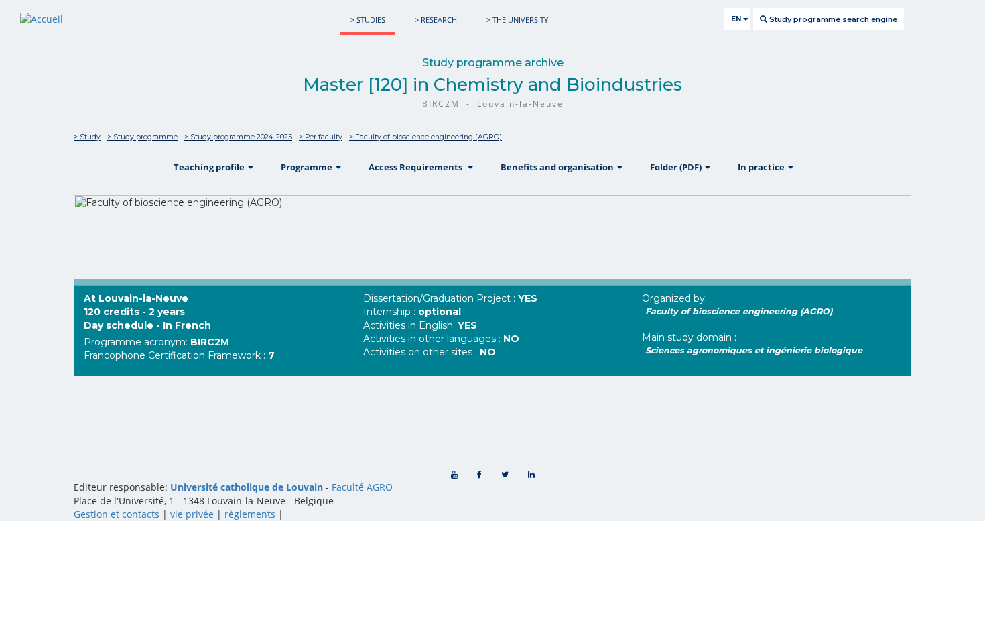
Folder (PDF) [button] (677, 167)
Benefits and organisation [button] (558, 167)
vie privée (192, 514)
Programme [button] (307, 167)
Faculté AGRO (362, 487)
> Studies (367, 20)
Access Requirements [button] (417, 167)
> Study (87, 137)
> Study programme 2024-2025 (238, 137)
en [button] (737, 19)
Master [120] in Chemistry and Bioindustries (492, 84)
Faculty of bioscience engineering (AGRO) (739, 311)
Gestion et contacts (116, 514)
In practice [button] (762, 167)
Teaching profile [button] (210, 167)
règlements (249, 514)
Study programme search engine (832, 19)
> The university (517, 20)
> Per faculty (320, 137)
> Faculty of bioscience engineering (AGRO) (425, 137)
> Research (436, 20)
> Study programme (142, 137)
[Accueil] (41, 19)
